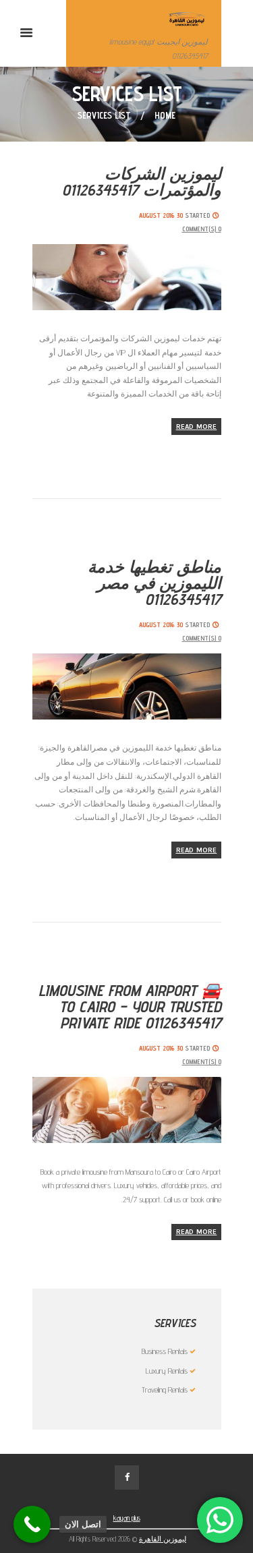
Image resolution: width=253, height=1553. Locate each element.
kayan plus (126, 1518)
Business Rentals (165, 1351)
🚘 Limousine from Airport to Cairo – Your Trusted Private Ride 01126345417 (129, 1006)
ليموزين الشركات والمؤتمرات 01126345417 (141, 182)
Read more (196, 427)
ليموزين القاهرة (162, 1539)
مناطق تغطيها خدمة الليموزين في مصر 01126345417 (154, 583)
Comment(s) (201, 229)
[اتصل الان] (32, 1524)
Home (164, 115)
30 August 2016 (161, 215)
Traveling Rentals (165, 1389)
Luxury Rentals (167, 1371)
